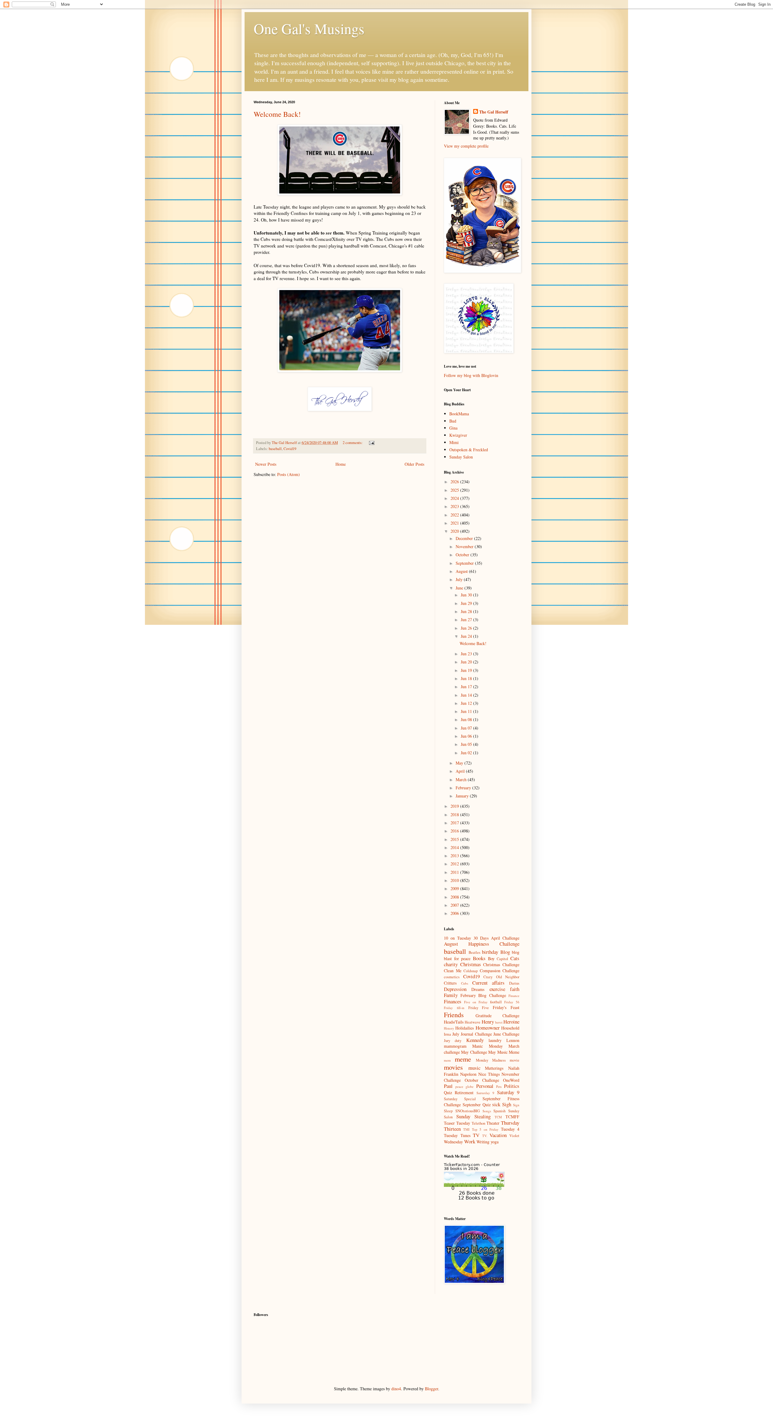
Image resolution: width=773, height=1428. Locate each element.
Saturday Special (460, 1098)
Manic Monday (487, 1046)
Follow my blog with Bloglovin (471, 375)
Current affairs (488, 982)
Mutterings (494, 1068)
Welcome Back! (277, 114)
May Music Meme (503, 1052)
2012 (455, 864)
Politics (511, 1085)
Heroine (511, 1021)
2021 (455, 523)
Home (340, 464)
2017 (455, 823)
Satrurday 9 (485, 1093)
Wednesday (453, 1142)
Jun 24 (467, 636)
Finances (452, 1001)
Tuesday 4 (510, 1129)
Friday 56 (511, 1002)
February (464, 788)
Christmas (470, 964)
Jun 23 (467, 653)
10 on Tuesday (457, 938)
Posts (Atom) (288, 474)
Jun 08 (467, 719)
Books (479, 958)
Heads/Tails (453, 1022)
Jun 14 (467, 695)
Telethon (478, 1123)
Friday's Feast (506, 1007)
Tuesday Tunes (457, 1135)
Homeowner (488, 1027)
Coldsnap (470, 970)
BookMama (459, 414)
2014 (455, 847)
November (465, 546)
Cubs (464, 983)
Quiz (448, 1092)
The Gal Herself (493, 112)
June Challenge (506, 1034)
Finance (513, 995)
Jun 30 (467, 595)
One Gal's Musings (309, 28)
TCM (498, 1117)
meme (463, 1058)
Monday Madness (491, 1060)
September (465, 563)
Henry (488, 1021)
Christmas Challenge (501, 964)
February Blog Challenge (483, 995)
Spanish (499, 1110)
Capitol (502, 958)
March (462, 779)
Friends (454, 1014)
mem (447, 1060)
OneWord (511, 1080)
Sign (516, 1105)
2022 (455, 515)
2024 (455, 498)
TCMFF (512, 1117)
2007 (455, 905)
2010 (455, 880)
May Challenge (474, 1052)
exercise (497, 989)
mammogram (455, 1046)
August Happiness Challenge (481, 943)
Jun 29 (467, 603)
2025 (455, 490)
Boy (491, 958)
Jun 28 (467, 611)
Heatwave (472, 1022)
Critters (450, 983)
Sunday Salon (461, 457)
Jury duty (452, 1040)
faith (514, 989)
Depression (455, 989)
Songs (487, 1111)
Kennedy (475, 1040)
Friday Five (478, 1007)
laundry (495, 1040)
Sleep (448, 1110)
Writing (482, 1142)
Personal (484, 1085)
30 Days (481, 938)
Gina (453, 428)
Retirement (464, 1092)
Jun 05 (467, 744)
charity (451, 964)
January (463, 796)
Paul (448, 1085)
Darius (514, 983)
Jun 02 (467, 753)
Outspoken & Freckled (468, 449)
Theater (492, 1123)
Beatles (474, 952)
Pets (499, 1086)
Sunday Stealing (473, 1116)
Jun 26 (467, 628)
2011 (455, 872)
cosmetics (452, 976)
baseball (275, 448)
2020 (455, 531)
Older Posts (414, 464)
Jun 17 (467, 686)
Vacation (498, 1135)
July (460, 579)
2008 (455, 897)
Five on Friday (476, 1002)
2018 (455, 814)
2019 (455, 806)
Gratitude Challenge (498, 1015)
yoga (495, 1142)
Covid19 (290, 448)
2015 (455, 839)
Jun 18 (467, 678)
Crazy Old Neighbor (501, 976)
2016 (455, 831)
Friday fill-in (454, 1007)
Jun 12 (467, 703)
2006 (455, 913)
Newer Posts (265, 464)
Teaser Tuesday (457, 1123)
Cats (514, 958)
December (465, 538)
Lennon (512, 1040)
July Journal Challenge (472, 1034)
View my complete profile (466, 146)
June (460, 588)
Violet (514, 1135)
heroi (498, 1022)
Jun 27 (467, 619)
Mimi (454, 442)
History (449, 1028)
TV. (484, 1135)
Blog (505, 951)
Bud (452, 421)
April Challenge (505, 938)
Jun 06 (467, 736)
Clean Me (452, 970)
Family (451, 995)
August (462, 571)
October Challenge (482, 1080)
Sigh (506, 1104)
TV (476, 1135)
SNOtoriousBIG (467, 1110)
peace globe (464, 1086)
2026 (455, 481)
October (463, 554)
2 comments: (353, 442)
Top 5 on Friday (485, 1129)
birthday (490, 951)
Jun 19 (467, 670)
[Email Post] (371, 442)
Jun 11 (467, 711)
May (460, 763)
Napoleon (468, 1074)
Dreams (477, 989)
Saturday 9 (508, 1092)
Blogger (431, 1388)
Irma (447, 1034)
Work (469, 1141)
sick (496, 1104)
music (474, 1067)
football (496, 1002)
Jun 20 (467, 662)
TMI (466, 1129)
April (461, 771)
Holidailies (464, 1028)
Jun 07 (467, 728)
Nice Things (489, 1074)
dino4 (396, 1388)
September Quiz (477, 1104)
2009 (455, 888)
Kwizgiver (458, 435)
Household (510, 1028)
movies (453, 1067)
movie (514, 1060)
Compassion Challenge (500, 970)
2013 (455, 855)
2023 (455, 506)
